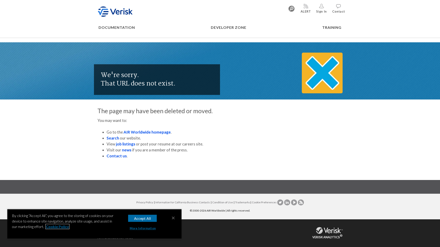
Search (113, 138)
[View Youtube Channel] (294, 202)
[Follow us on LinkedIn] (287, 202)
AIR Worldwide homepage (147, 132)
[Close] (173, 218)
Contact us (117, 155)
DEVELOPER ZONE (228, 27)
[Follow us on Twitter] (280, 202)
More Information (143, 228)
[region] (94, 224)
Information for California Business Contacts (182, 202)
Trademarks (242, 202)
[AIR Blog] (301, 202)
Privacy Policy (144, 202)
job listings (125, 144)
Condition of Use (222, 202)
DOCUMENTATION (117, 27)
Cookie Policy (57, 226)
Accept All (142, 218)
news (126, 150)
